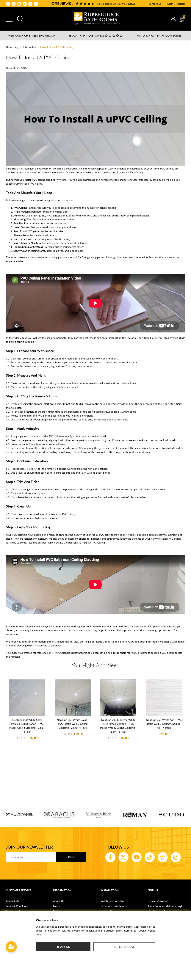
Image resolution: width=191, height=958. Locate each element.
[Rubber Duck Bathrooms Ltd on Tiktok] (25, 4)
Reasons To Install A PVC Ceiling (124, 172)
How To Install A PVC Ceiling (56, 47)
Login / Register (176, 3)
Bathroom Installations (113, 906)
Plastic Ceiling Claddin (107, 641)
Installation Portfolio (112, 901)
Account (173, 19)
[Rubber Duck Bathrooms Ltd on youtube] (19, 4)
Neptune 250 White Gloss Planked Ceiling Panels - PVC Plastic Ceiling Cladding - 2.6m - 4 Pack (27, 725)
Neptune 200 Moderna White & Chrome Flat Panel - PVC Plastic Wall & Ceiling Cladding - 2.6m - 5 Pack (118, 725)
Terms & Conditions (17, 906)
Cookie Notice (147, 930)
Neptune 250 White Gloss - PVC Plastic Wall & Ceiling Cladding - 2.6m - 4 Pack (73, 723)
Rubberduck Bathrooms (145, 641)
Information (30, 47)
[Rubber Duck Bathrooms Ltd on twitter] (14, 4)
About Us (58, 901)
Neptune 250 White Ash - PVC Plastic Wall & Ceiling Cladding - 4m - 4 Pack (164, 723)
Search (20, 19)
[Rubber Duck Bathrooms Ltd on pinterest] (30, 4)
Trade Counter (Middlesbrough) (165, 906)
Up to (159, 35)
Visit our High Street (31, 35)
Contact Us (154, 3)
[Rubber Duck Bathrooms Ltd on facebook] (8, 4)
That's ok (63, 946)
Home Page (12, 47)
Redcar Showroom (158, 901)
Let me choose (124, 946)
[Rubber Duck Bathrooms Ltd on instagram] (36, 4)
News (56, 906)
